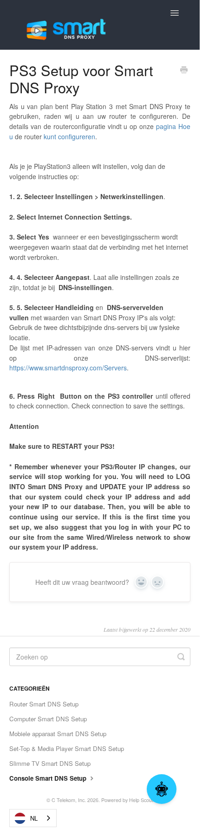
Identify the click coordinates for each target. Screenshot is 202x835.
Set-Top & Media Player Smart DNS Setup (66, 748)
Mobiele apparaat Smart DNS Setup (57, 733)
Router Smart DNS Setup (43, 703)
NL (34, 818)
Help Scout (141, 799)
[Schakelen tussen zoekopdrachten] (181, 656)
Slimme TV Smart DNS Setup (50, 763)
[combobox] (33, 818)
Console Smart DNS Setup (48, 778)
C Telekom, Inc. (69, 799)
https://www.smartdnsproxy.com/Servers (68, 367)
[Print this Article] (184, 70)
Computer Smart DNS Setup (48, 718)
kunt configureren (69, 136)
